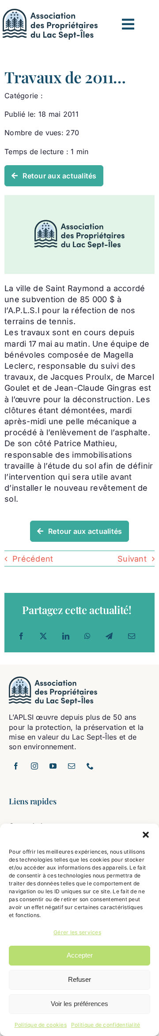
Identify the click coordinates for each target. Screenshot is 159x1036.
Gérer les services (77, 932)
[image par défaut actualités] (79, 199)
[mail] (71, 766)
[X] (43, 636)
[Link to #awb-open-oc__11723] (128, 24)
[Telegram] (109, 636)
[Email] (132, 636)
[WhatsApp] (87, 636)
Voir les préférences (79, 1003)
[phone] (90, 766)
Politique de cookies (41, 1024)
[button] (145, 834)
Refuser (79, 979)
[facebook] (16, 766)
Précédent (32, 558)
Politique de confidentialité (105, 1024)
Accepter (80, 955)
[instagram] (34, 766)
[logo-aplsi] (50, 12)
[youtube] (53, 766)
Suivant (132, 558)
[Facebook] (21, 636)
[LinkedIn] (66, 636)
